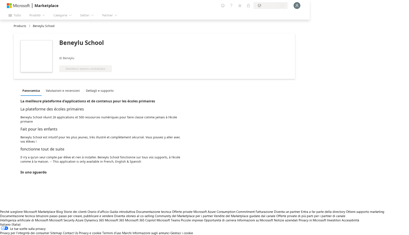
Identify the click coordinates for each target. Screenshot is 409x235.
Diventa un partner (287, 211)
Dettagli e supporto (100, 91)
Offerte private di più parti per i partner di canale (310, 216)
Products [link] (20, 26)
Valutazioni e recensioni (63, 91)
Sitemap (56, 233)
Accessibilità (350, 220)
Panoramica (31, 91)
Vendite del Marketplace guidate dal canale (244, 216)
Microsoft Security (62, 220)
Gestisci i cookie (181, 233)
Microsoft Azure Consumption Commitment (224, 211)
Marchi (127, 233)
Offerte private (182, 211)
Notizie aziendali (286, 220)
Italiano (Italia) (10, 224)
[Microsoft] (18, 5)
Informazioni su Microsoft (255, 220)
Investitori (334, 220)
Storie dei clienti (75, 211)
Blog (59, 211)
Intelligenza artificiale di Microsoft (24, 220)
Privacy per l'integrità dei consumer (24, 233)
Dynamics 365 (94, 220)
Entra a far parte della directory (323, 211)
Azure (79, 220)
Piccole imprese (192, 220)
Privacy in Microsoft (312, 220)
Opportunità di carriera (220, 220)
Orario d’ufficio (98, 211)
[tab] (32, 90)
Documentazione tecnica (153, 211)
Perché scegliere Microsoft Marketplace (27, 211)
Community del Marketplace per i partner (184, 216)
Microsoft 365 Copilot (140, 220)
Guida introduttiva (122, 211)
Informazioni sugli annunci (151, 233)
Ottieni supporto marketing (365, 211)
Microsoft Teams (168, 220)
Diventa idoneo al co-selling (134, 216)
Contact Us (70, 233)
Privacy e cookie (90, 233)
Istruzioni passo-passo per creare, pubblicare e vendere (74, 216)
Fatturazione (264, 211)
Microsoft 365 (114, 220)
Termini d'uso (111, 233)
